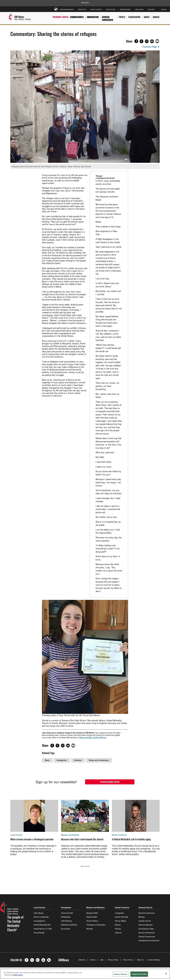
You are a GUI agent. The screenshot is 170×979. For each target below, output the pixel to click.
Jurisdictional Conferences (149, 940)
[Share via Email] (157, 41)
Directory (82, 9)
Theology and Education (96, 924)
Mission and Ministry (70, 835)
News (47, 760)
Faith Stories (39, 913)
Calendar (78, 760)
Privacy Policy (113, 960)
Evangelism (66, 907)
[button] (27, 960)
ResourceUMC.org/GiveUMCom (93, 737)
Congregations (39, 921)
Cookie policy (17, 975)
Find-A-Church (96, 9)
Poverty (118, 928)
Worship (89, 928)
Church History (92, 921)
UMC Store (139, 9)
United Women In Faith (43, 928)
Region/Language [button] (66, 9)
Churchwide (134, 17)
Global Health (91, 917)
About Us (140, 960)
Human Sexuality (121, 917)
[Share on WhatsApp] (147, 41)
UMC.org (151, 9)
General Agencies (146, 924)
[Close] (166, 973)
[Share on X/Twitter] (141, 41)
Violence (118, 932)
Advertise (82, 960)
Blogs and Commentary (99, 760)
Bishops (142, 917)
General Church (145, 907)
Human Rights (120, 921)
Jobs (101, 960)
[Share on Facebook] (136, 41)
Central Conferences (147, 936)
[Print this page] (152, 41)
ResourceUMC (125, 9)
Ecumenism (65, 928)
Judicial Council (145, 921)
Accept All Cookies (139, 974)
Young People (39, 932)
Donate (156, 17)
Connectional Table (146, 928)
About (147, 17)
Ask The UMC (110, 9)
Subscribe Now (109, 781)
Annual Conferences (147, 932)
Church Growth (67, 913)
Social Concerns (119, 835)
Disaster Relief (92, 913)
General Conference (107, 18)
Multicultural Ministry (69, 924)
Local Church (16, 835)
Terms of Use (128, 960)
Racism (118, 924)
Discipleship (65, 917)
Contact (92, 960)
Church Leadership (41, 917)
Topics (122, 17)
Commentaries (77, 17)
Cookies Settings (120, 974)
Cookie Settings (154, 960)
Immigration (93, 17)
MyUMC (163, 9)
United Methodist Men (42, 924)
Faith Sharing (66, 921)
